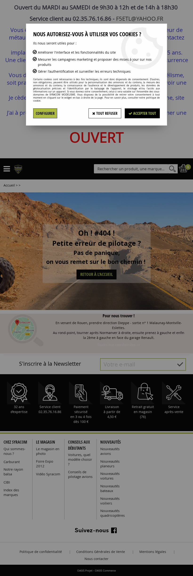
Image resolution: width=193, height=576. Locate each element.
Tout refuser (106, 113)
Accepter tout (144, 113)
